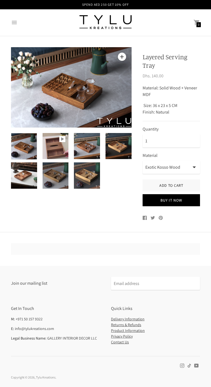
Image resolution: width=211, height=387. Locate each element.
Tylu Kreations (45, 377)
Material (150, 155)
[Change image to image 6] (56, 175)
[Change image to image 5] (24, 175)
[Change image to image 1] (24, 146)
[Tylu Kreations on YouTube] (196, 365)
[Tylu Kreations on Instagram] (182, 365)
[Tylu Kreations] (105, 22)
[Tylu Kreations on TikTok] (189, 365)
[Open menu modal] (14, 22)
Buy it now (171, 200)
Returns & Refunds (126, 324)
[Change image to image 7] (87, 175)
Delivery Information (128, 319)
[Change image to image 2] (56, 146)
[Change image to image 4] (119, 146)
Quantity (151, 129)
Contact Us (120, 342)
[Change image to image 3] (87, 146)
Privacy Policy (122, 336)
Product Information (128, 330)
